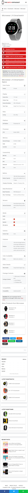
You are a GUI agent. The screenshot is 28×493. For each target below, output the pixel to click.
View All (24, 359)
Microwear (20, 303)
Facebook (6, 338)
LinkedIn (19, 341)
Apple (3, 364)
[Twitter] (14, 491)
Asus (3, 366)
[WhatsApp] (23, 491)
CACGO (3, 371)
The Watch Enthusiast (16, 487)
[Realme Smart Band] (5, 420)
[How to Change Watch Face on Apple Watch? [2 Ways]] (5, 464)
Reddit (19, 338)
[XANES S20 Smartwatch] (5, 397)
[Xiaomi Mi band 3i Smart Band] (5, 427)
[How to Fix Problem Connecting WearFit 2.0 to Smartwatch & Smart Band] (5, 458)
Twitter (13, 338)
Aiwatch (3, 361)
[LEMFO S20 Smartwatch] (5, 383)
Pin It (5, 341)
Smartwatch (8, 44)
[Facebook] (4, 491)
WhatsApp (11, 341)
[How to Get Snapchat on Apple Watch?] (5, 471)
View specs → (11, 309)
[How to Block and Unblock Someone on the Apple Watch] (5, 444)
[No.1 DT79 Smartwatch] (5, 390)
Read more (21, 75)
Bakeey (3, 368)
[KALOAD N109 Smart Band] (5, 413)
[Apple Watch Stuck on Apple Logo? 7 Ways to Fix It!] (5, 451)
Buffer (5, 343)
